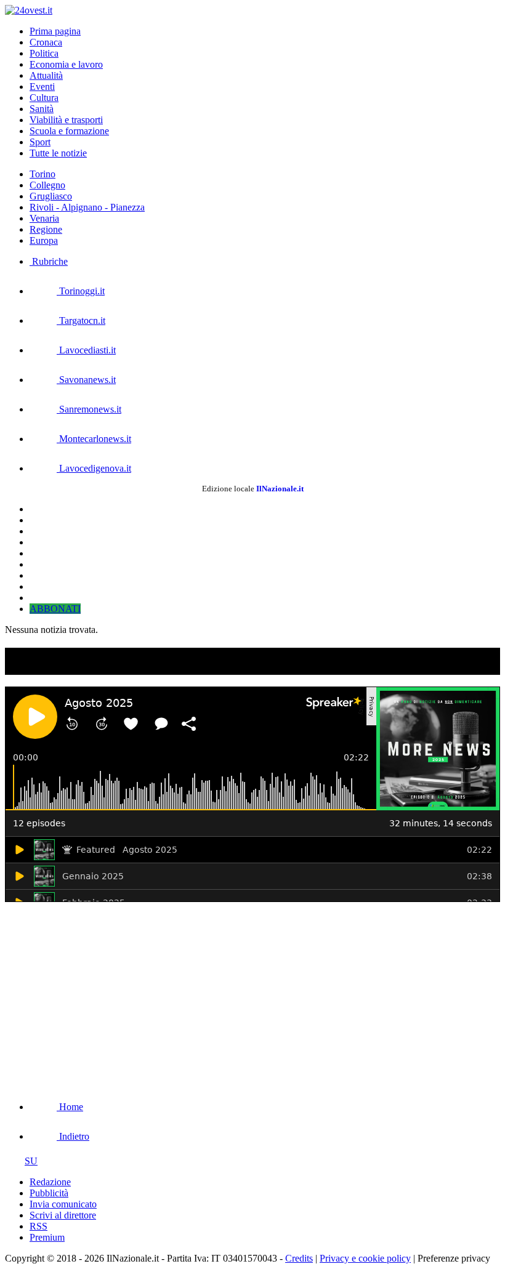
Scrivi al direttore (63, 1215)
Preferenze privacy (454, 1258)
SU (31, 1161)
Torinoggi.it (81, 291)
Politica (44, 53)
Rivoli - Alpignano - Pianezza (87, 207)
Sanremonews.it (89, 409)
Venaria (44, 218)
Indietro (73, 1136)
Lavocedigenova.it (94, 468)
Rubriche (49, 261)
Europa (44, 240)
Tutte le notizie (58, 153)
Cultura (44, 97)
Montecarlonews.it (94, 438)
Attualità (46, 75)
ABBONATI (55, 608)
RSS (38, 1226)
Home (70, 1107)
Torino (42, 174)
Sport (40, 142)
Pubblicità (49, 1193)
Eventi (42, 86)
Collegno (47, 185)
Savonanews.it (86, 379)
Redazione (50, 1182)
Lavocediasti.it (86, 350)
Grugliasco (51, 196)
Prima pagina (55, 31)
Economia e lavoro (66, 64)
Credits (299, 1258)
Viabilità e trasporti (66, 120)
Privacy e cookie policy (365, 1258)
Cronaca (46, 42)
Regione (46, 229)
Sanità (42, 108)
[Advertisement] (97, 994)
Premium (47, 1237)
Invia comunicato (63, 1204)
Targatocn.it (81, 320)
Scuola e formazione (69, 131)
